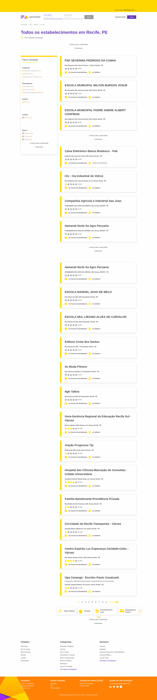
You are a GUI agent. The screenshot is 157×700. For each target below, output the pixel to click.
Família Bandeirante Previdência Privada (92, 499)
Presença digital (55, 688)
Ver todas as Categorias (68, 669)
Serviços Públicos (105, 655)
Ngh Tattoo (72, 391)
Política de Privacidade (86, 683)
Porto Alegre (25, 660)
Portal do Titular (84, 686)
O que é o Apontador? (27, 683)
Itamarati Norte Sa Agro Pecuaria (87, 225)
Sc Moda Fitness (76, 366)
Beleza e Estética (65, 660)
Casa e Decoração (66, 666)
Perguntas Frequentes (27, 686)
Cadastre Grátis (120, 17)
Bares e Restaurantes (67, 658)
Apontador (24, 24)
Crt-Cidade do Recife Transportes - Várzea (93, 523)
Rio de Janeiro (25, 649)
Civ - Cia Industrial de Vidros (84, 176)
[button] (97, 617)
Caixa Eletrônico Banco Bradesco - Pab (91, 151)
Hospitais (103, 649)
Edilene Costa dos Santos (82, 341)
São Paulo (24, 646)
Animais (62, 649)
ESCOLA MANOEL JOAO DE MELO (88, 292)
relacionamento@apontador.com (119, 683)
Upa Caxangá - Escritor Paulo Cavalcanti (92, 577)
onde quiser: (68, 15)
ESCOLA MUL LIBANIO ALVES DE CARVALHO (96, 316)
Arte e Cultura (64, 652)
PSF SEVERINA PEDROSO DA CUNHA (90, 60)
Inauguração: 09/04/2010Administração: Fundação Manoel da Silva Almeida (89, 581)
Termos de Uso (25, 688)
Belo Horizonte (25, 652)
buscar (89, 17)
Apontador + (54, 683)
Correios (102, 646)
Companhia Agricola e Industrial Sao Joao (93, 200)
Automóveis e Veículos (67, 655)
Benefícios (63, 663)
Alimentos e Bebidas (67, 646)
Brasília (23, 655)
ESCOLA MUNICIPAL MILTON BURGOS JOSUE (96, 85)
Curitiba (23, 658)
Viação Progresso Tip (79, 445)
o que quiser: (48, 15)
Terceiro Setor (104, 658)
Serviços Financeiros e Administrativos (112, 652)
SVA (51, 686)
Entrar (132, 17)
